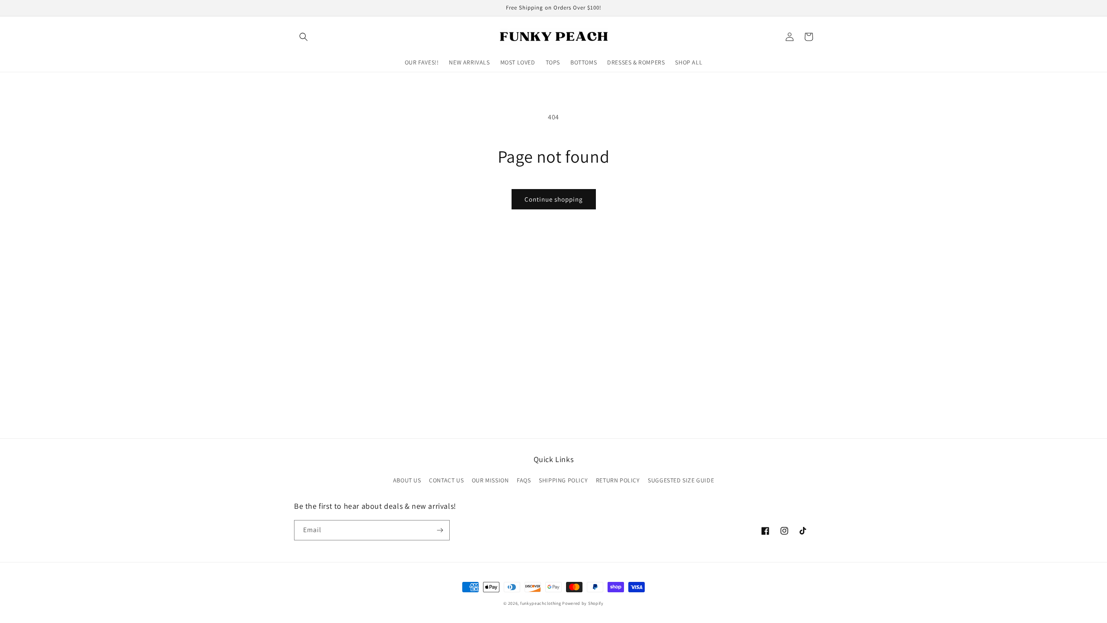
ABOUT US (407, 480)
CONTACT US (446, 480)
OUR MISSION (490, 480)
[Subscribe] (439, 530)
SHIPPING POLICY (563, 480)
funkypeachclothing (540, 603)
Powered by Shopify (583, 603)
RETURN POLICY (618, 480)
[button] (303, 36)
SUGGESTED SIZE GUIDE (681, 480)
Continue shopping (554, 199)
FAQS (524, 480)
